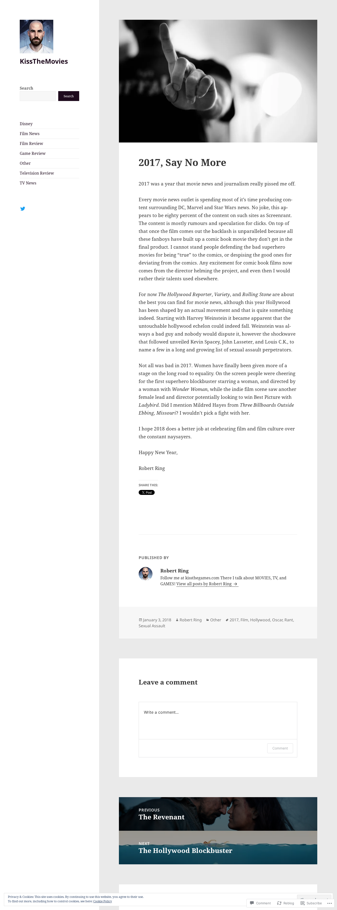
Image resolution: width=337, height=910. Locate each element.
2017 (234, 620)
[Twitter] (23, 209)
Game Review (33, 153)
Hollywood (260, 620)
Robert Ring (191, 620)
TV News (28, 183)
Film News (29, 133)
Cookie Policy (102, 901)
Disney (26, 123)
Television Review (37, 173)
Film (244, 620)
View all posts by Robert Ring (204, 583)
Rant (288, 620)
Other (25, 163)
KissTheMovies (44, 61)
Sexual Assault (152, 625)
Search (26, 88)
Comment (280, 748)
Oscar (277, 620)
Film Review (31, 143)
